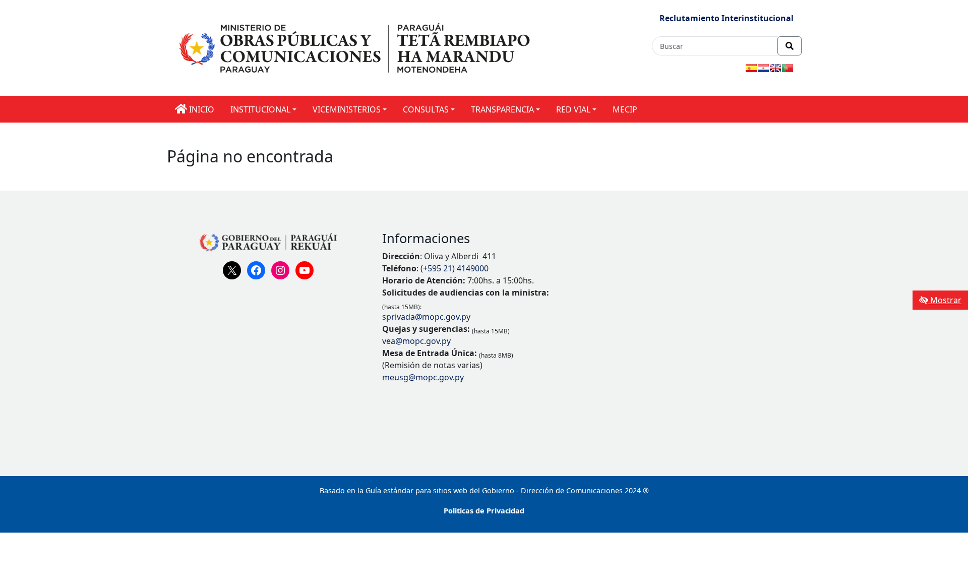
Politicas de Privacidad (484, 510)
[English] (775, 68)
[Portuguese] (787, 68)
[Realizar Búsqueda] (789, 45)
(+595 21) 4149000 (454, 268)
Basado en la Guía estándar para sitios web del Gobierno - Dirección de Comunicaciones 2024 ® (484, 490)
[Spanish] (751, 68)
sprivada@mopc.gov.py (426, 316)
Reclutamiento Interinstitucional (726, 18)
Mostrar (944, 300)
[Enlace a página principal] (356, 47)
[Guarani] (763, 68)
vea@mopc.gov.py (416, 340)
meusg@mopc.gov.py (423, 377)
